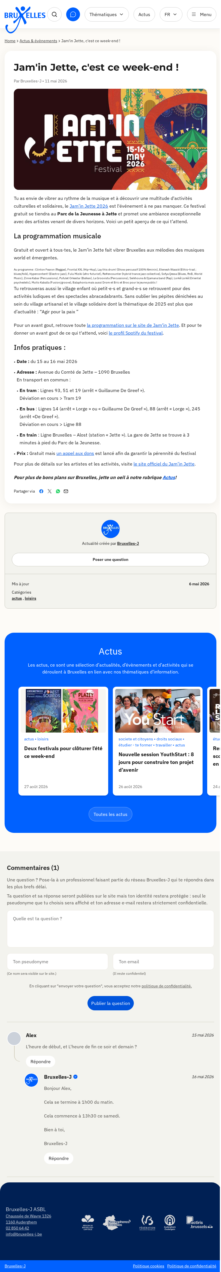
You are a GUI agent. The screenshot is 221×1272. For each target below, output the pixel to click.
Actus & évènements (38, 40)
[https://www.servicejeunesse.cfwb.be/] (147, 1222)
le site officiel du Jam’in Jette (164, 464)
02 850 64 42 (17, 1228)
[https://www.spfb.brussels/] (116, 1222)
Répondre (41, 1061)
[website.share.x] (51, 491)
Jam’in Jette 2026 (89, 206)
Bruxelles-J (128, 543)
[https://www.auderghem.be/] (170, 1222)
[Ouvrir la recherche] (54, 14)
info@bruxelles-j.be (24, 1234)
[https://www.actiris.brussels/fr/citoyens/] (199, 1222)
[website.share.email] (67, 491)
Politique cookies (148, 1266)
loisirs (30, 598)
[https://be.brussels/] (87, 1222)
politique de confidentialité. (167, 986)
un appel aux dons (75, 453)
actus (17, 598)
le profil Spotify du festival (136, 333)
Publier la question (110, 1003)
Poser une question (110, 559)
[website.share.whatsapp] (59, 491)
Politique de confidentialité (191, 1266)
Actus (144, 14)
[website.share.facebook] (42, 491)
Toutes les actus (110, 814)
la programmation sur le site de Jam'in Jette (133, 325)
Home (10, 40)
